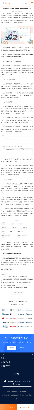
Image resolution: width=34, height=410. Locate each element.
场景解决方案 (5, 362)
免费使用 (11, 348)
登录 (26, 3)
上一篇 (14, 292)
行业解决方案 (5, 366)
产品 (2, 354)
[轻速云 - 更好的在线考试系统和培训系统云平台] (5, 3)
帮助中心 (4, 358)
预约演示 (22, 348)
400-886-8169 (25, 407)
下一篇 (20, 292)
